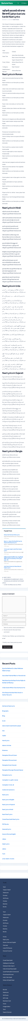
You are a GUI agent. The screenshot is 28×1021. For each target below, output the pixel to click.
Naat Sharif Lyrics (7, 814)
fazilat (4, 735)
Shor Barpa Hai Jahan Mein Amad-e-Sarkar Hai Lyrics (12, 694)
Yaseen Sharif (7, 890)
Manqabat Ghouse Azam (9, 760)
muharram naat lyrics (8, 790)
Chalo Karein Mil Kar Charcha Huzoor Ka (13, 687)
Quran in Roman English (9, 834)
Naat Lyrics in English (8, 799)
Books (5, 906)
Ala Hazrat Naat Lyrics (8, 706)
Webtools (6, 892)
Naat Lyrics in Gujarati (8, 804)
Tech (3, 854)
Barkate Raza (7, 3)
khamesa (5, 750)
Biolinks (5, 904)
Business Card (7, 1001)
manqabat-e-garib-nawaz (10, 780)
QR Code (5, 998)
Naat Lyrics (7, 577)
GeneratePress (22, 1018)
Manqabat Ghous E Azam (9, 755)
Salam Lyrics (5, 844)
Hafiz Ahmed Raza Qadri (9, 969)
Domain (5, 895)
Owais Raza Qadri (7, 960)
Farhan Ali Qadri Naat (8, 980)
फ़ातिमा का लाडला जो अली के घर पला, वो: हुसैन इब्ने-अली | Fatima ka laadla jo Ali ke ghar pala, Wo (13, 558)
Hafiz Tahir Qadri (7, 977)
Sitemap (5, 945)
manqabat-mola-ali (8, 785)
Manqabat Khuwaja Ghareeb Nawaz (12, 770)
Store (4, 1003)
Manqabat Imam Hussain (9, 765)
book (3, 721)
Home (4, 936)
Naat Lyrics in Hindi (7, 809)
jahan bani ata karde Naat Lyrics (13, 579)
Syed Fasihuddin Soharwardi (11, 971)
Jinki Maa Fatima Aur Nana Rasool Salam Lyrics (12, 567)
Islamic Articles (6, 745)
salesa (4, 849)
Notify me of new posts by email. (12, 642)
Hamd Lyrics (5, 740)
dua (3, 730)
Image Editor (6, 1006)
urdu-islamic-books (8, 858)
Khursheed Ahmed (8, 974)
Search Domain (7, 1012)
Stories (5, 901)
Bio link (5, 989)
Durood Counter (7, 951)
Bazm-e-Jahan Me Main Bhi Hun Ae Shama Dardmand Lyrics (13, 541)
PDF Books (5, 824)
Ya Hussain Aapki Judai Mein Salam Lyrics (13, 549)
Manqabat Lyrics (7, 775)
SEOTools (5, 898)
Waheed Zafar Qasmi (9, 966)
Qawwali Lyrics (6, 829)
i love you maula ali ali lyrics (12, 584)
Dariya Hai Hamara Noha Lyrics (12, 534)
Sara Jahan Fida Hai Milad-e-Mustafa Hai (13, 675)
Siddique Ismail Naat (8, 963)
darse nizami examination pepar (11, 726)
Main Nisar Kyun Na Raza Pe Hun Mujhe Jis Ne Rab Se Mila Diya (13, 681)
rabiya (4, 839)
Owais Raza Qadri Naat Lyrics (10, 819)
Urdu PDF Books (7, 948)
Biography (5, 711)
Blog (3, 716)
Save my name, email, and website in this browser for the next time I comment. (14, 630)
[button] (18, 3)
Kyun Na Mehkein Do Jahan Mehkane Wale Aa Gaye (12, 669)
